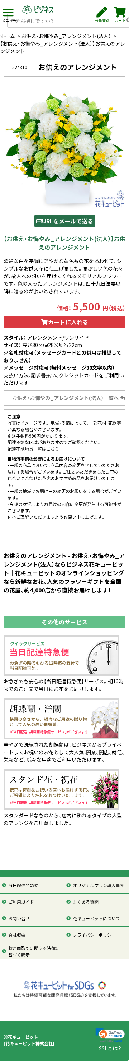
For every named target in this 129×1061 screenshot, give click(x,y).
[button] (110, 1035)
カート (120, 20)
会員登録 (102, 20)
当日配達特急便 (23, 885)
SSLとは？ (110, 1048)
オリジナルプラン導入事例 (98, 885)
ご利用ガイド (21, 902)
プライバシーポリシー (94, 935)
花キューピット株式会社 (29, 1043)
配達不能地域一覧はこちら (33, 449)
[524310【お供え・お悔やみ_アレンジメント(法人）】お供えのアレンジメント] (64, 147)
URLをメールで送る (67, 221)
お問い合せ (19, 918)
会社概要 (16, 935)
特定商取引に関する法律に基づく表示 (34, 951)
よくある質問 (86, 902)
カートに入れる (68, 322)
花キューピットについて (96, 918)
